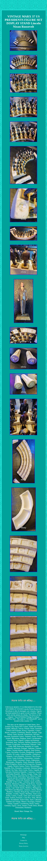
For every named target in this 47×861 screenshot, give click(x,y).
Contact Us (23, 840)
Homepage (23, 835)
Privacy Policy (23, 843)
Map (23, 837)
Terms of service (23, 846)
